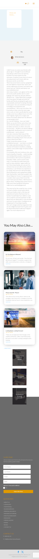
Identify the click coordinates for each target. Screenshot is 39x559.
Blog (22, 51)
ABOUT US (7, 502)
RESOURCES (7, 518)
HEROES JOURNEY (8, 520)
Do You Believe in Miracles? (13, 254)
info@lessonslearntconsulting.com (12, 539)
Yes (6, 487)
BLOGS (6, 524)
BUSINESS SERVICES (9, 509)
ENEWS (6, 522)
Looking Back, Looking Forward (14, 331)
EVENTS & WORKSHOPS (10, 515)
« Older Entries (7, 348)
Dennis (22, 57)
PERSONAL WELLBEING (10, 511)
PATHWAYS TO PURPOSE (10, 513)
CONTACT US (7, 527)
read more (8, 263)
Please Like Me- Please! (12, 292)
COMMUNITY (7, 504)
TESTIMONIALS (8, 506)
